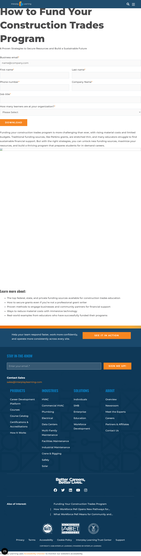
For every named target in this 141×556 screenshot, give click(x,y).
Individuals (80, 399)
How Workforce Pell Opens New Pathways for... (82, 509)
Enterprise (80, 411)
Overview (111, 399)
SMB (76, 405)
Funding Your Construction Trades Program (80, 504)
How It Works (18, 432)
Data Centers (49, 424)
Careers (109, 418)
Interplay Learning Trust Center (94, 540)
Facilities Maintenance (55, 441)
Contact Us (112, 430)
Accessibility (46, 540)
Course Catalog (19, 416)
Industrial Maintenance (56, 447)
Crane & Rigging (51, 453)
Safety (45, 459)
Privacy (20, 540)
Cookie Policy (64, 540)
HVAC (45, 399)
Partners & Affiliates (117, 424)
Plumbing (48, 411)
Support (120, 540)
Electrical (47, 418)
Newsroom (112, 405)
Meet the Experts (115, 411)
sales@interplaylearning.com (24, 382)
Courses (15, 409)
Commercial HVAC (53, 405)
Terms (32, 540)
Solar (45, 466)
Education (80, 418)
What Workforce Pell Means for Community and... (83, 514)
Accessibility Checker (34, 554)
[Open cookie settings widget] (4, 551)
